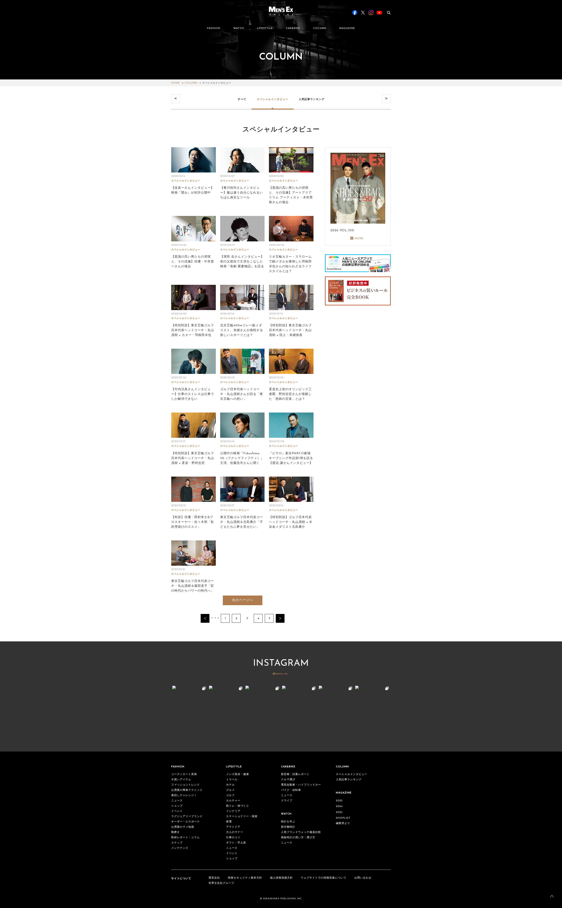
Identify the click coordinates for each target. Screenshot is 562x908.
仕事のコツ (233, 837)
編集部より (343, 823)
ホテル (230, 785)
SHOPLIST (343, 818)
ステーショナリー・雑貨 (242, 816)
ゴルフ (230, 795)
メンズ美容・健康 (237, 774)
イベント (177, 811)
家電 (229, 821)
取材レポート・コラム (185, 837)
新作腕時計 (288, 827)
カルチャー (233, 800)
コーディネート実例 (184, 774)
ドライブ (286, 800)
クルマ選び (288, 779)
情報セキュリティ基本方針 (245, 878)
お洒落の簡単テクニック (187, 790)
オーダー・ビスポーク (185, 821)
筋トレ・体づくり (237, 806)
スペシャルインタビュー (272, 99)
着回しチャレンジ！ (184, 795)
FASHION (213, 28)
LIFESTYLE (265, 28)
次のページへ (242, 600)
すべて (242, 99)
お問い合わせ (362, 878)
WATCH (238, 28)
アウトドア (233, 827)
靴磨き (175, 832)
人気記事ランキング (311, 99)
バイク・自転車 (291, 790)
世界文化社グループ (221, 883)
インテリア (233, 811)
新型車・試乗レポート (295, 774)
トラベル (232, 779)
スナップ (177, 843)
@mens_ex (280, 673)
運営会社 (214, 878)
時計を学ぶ (288, 821)
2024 (339, 806)
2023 (339, 812)
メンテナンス (179, 848)
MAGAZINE (347, 28)
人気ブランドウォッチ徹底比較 (301, 832)
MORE (359, 238)
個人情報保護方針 (281, 878)
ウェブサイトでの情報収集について (323, 878)
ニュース (177, 800)
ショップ (177, 806)
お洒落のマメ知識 (182, 827)
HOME (175, 83)
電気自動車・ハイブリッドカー (301, 785)
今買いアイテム (181, 779)
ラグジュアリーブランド (187, 816)
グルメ (230, 790)
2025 (339, 800)
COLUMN (319, 28)
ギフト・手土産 (236, 843)
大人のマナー (234, 832)
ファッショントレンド (185, 785)
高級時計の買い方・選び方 (298, 837)
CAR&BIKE (293, 28)
